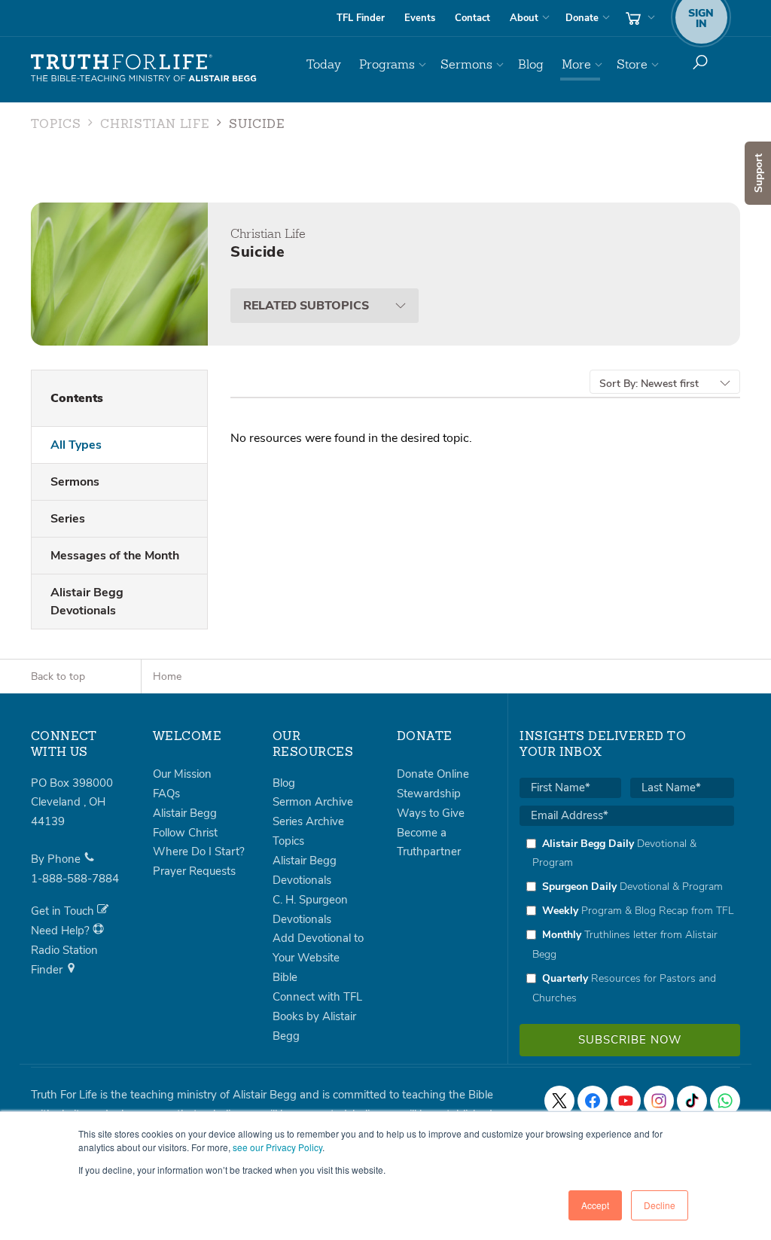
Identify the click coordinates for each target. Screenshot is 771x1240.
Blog (531, 64)
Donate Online (433, 773)
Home (167, 676)
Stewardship (429, 793)
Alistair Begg (185, 813)
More (576, 64)
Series (67, 518)
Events (419, 18)
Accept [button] (595, 1205)
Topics (56, 125)
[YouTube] (626, 1101)
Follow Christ (185, 832)
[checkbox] (627, 920)
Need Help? (62, 930)
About (524, 18)
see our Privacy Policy (277, 1147)
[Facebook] (592, 1101)
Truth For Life (144, 68)
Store (632, 64)
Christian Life (154, 125)
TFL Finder (361, 18)
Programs (387, 64)
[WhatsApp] (725, 1101)
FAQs (166, 793)
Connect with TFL (317, 996)
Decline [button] (659, 1205)
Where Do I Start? (199, 851)
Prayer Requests (194, 871)
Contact (472, 18)
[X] (559, 1101)
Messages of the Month (114, 555)
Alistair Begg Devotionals (86, 601)
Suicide (257, 125)
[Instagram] (659, 1101)
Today (323, 64)
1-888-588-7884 (75, 878)
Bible (285, 977)
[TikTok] (692, 1101)
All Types (76, 445)
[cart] (638, 18)
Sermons (466, 64)
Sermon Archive (313, 801)
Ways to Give (431, 813)
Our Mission (182, 773)
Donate (582, 18)
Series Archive (308, 821)
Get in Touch (64, 911)
